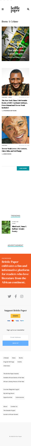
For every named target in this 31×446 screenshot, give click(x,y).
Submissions (20, 397)
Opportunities (7, 397)
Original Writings (8, 362)
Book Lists (15, 40)
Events (20, 362)
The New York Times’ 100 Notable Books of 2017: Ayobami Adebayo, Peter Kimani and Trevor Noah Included (14, 104)
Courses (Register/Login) (11, 389)
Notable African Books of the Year (13, 377)
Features (4, 97)
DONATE (15, 316)
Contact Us (14, 406)
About (5, 406)
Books (21, 358)
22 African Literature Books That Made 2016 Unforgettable (15, 48)
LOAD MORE (23, 168)
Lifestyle (6, 358)
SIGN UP (15, 343)
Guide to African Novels (10, 414)
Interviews (6, 366)
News (10, 97)
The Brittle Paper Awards (11, 373)
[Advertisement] (15, 192)
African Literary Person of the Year (13, 381)
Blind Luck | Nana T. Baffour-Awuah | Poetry (19, 228)
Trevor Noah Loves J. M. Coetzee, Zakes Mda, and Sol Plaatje (14, 149)
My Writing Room (8, 393)
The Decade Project (9, 410)
